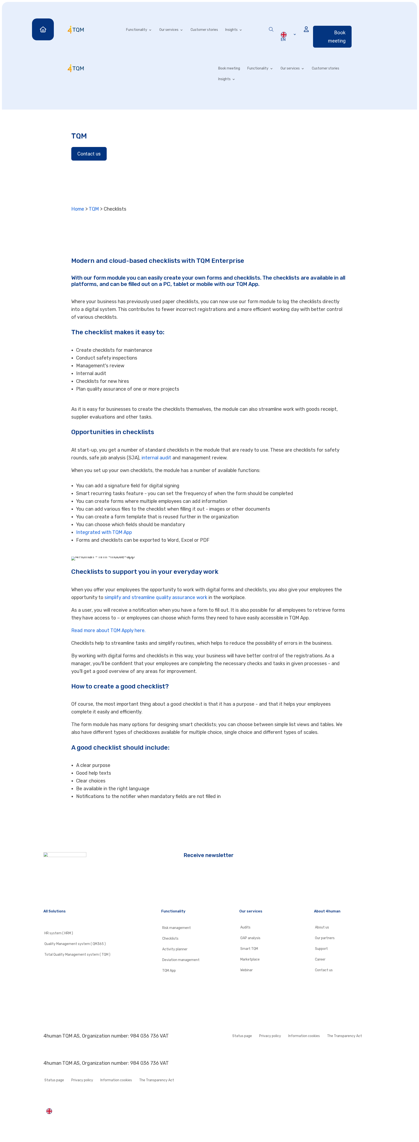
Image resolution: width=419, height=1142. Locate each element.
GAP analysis (250, 938)
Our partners (325, 938)
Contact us (89, 154)
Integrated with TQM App (104, 532)
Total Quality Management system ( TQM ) (77, 954)
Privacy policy (270, 1036)
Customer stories (204, 30)
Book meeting (337, 37)
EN (283, 39)
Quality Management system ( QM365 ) (75, 944)
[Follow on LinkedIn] (67, 887)
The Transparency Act (344, 1036)
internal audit (156, 458)
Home (77, 209)
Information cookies (304, 1036)
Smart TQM (249, 949)
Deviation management (181, 960)
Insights (231, 30)
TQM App (169, 970)
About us (322, 927)
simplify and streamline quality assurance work (156, 597)
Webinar (246, 970)
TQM (94, 209)
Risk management (176, 928)
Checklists (170, 938)
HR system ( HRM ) (58, 933)
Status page (242, 1036)
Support (321, 949)
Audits (245, 927)
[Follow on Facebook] (47, 887)
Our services (168, 30)
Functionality (136, 30)
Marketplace (250, 959)
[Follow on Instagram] (57, 887)
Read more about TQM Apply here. (108, 630)
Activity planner (174, 949)
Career (320, 959)
